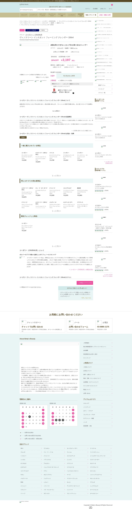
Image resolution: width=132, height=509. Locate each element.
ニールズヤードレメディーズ (97, 456)
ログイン (87, 8)
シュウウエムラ (94, 486)
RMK (22, 482)
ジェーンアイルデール (96, 474)
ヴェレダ (23, 452)
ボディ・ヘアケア (88, 411)
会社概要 (85, 350)
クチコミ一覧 (101, 92)
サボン (22, 474)
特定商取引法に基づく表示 (90, 354)
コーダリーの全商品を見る (108, 162)
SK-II (22, 448)
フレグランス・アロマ (89, 414)
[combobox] (54, 10)
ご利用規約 (86, 343)
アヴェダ (92, 482)
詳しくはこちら (86, 298)
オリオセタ (23, 463)
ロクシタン (93, 471)
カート (110, 6)
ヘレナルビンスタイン (73, 471)
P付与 (43, 30)
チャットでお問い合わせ (32, 327)
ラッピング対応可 (31, 30)
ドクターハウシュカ (72, 478)
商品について (86, 389)
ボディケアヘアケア (43, 14)
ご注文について (87, 367)
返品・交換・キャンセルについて (92, 378)
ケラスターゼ (70, 467)
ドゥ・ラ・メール (48, 452)
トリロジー (23, 456)
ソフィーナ (47, 486)
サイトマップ (86, 358)
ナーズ (68, 474)
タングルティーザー (72, 448)
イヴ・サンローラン (49, 489)
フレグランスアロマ (52, 14)
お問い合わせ (86, 393)
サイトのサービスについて (90, 385)
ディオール (93, 448)
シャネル (23, 459)
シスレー (46, 482)
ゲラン (45, 471)
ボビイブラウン (48, 474)
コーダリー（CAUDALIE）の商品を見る (81, 269)
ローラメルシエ (94, 489)
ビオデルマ (23, 467)
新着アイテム (101, 85)
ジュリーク (70, 489)
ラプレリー (23, 489)
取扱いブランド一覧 (91, 15)
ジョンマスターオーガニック (51, 467)
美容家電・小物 (87, 426)
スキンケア (24, 15)
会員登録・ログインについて (90, 382)
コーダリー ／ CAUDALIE (33, 34)
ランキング (101, 89)
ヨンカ (68, 482)
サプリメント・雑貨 (88, 418)
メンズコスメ (71, 15)
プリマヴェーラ (94, 467)
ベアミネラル (47, 459)
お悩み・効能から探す (105, 15)
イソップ (23, 493)
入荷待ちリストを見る (66, 80)
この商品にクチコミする (85, 283)
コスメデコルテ (25, 471)
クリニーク (47, 456)
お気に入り (103, 8)
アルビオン (47, 463)
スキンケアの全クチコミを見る (107, 275)
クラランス (70, 463)
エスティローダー (94, 459)
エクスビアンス (71, 456)
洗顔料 (67, 48)
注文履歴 (95, 8)
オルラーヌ (93, 463)
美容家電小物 (80, 14)
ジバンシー (23, 486)
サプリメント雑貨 (61, 14)
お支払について (87, 370)
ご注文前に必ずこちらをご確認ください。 (83, 130)
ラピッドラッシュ (71, 493)
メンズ (85, 422)
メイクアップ (33, 15)
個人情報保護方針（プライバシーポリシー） (95, 346)
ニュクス (69, 459)
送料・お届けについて (89, 374)
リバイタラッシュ (94, 452)
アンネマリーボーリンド (73, 486)
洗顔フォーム (73, 48)
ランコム (69, 452)
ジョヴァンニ (47, 478)
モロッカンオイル (94, 478)
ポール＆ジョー (94, 493)
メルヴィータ (24, 478)
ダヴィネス (47, 493)
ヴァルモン (47, 448)
